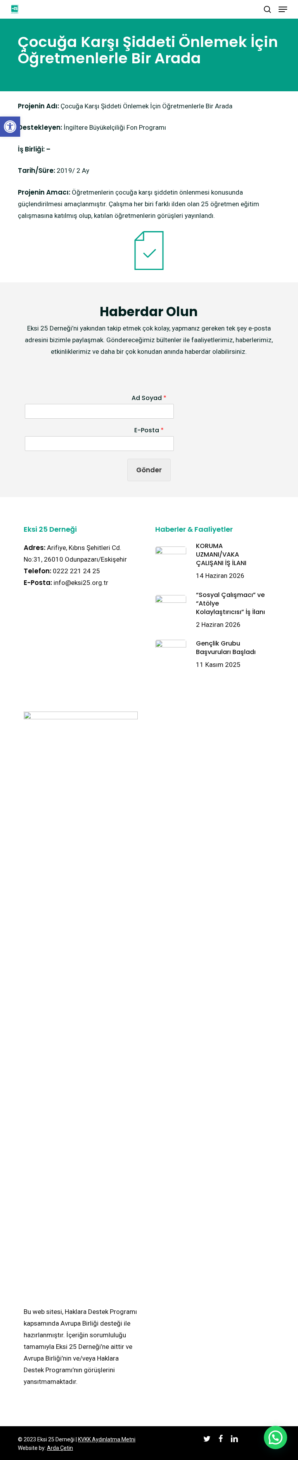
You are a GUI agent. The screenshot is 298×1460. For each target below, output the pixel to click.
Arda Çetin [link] (60, 1448)
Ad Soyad (149, 398)
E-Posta (149, 430)
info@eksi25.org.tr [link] (81, 582)
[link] (10, 127)
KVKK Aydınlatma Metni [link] (106, 1439)
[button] (275, 1437)
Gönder (149, 470)
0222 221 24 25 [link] (76, 571)
